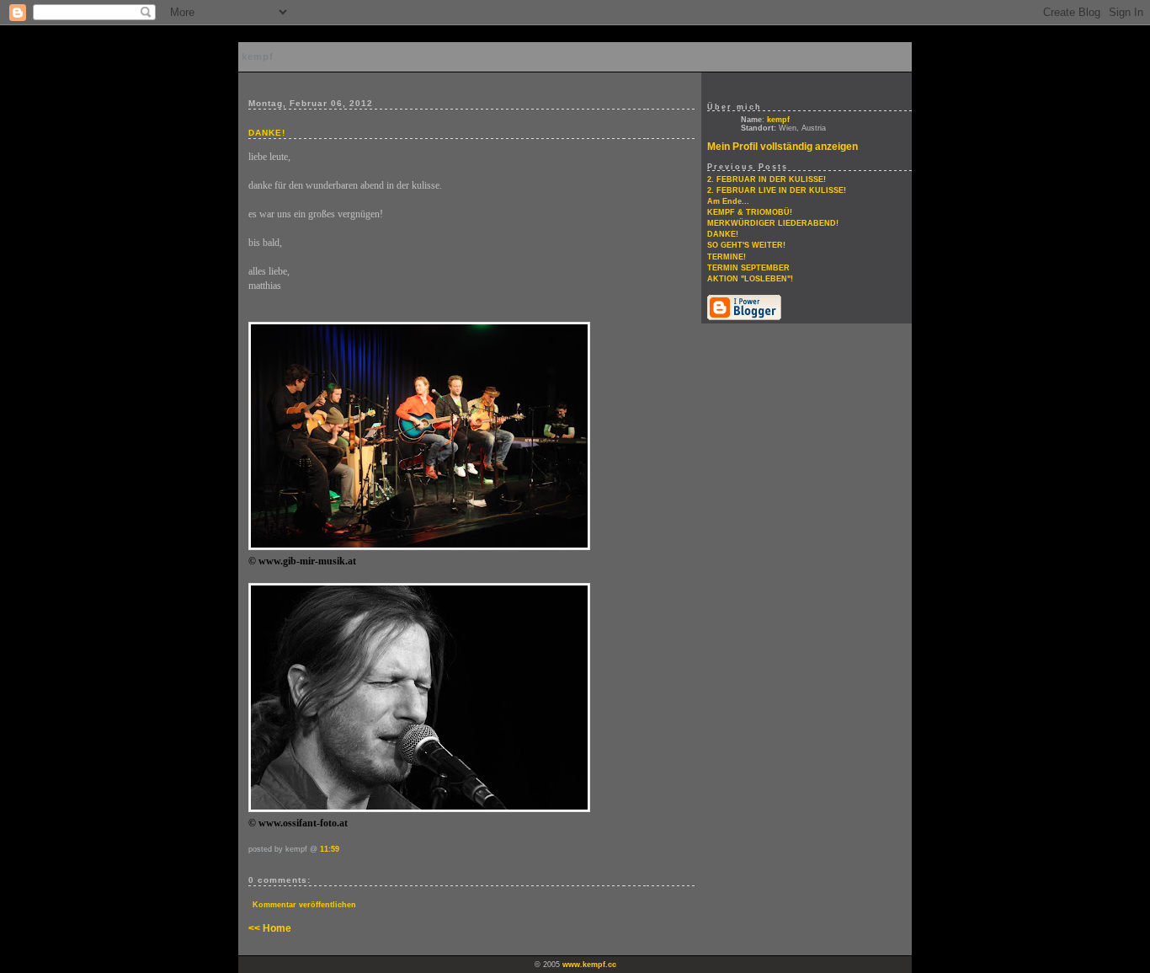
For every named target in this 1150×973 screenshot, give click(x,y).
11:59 (329, 849)
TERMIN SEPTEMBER (748, 268)
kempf (258, 56)
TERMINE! (726, 257)
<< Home (269, 928)
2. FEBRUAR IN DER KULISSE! (766, 179)
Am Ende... (728, 201)
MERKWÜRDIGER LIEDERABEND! (773, 223)
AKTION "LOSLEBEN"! (750, 279)
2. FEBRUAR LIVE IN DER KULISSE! (776, 190)
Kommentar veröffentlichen (304, 905)
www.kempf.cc (589, 964)
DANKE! (722, 234)
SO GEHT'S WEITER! (746, 245)
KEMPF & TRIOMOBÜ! (749, 212)
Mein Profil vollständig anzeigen (782, 146)
